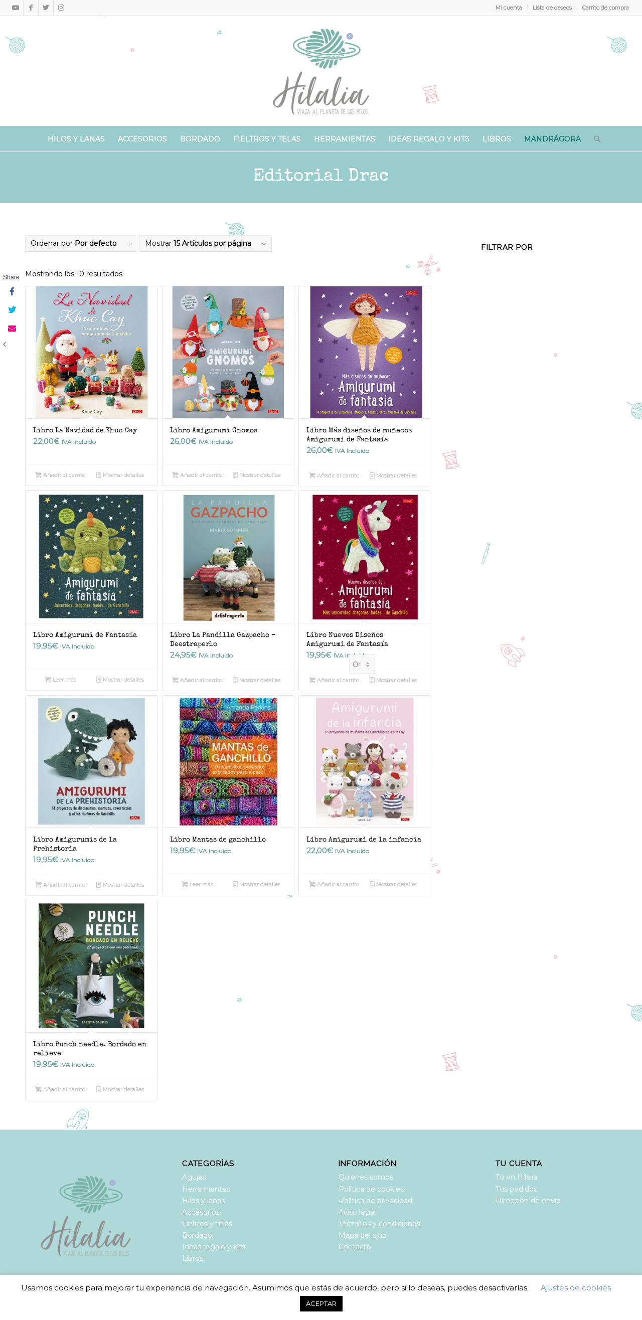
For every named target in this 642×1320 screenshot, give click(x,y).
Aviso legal (357, 1212)
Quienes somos (366, 1177)
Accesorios (201, 1212)
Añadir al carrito (63, 474)
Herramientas (206, 1189)
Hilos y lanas (203, 1200)
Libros (192, 1258)
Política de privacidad (375, 1200)
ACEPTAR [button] (321, 1303)
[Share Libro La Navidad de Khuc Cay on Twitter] (11, 310)
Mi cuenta (509, 7)
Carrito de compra (605, 7)
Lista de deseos (552, 7)
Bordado (197, 1235)
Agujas (194, 1177)
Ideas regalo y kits (213, 1246)
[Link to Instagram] (61, 7)
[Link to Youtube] (16, 7)
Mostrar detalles (122, 474)
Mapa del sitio (363, 1235)
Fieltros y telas (207, 1223)
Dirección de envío (528, 1200)
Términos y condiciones (379, 1223)
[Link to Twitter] (46, 7)
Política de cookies (371, 1189)
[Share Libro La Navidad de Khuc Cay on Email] (11, 328)
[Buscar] (593, 138)
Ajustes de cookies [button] (576, 1287)
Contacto (355, 1246)
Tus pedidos (516, 1189)
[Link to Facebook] (31, 7)
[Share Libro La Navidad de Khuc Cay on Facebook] (11, 292)
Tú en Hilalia (516, 1177)
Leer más (63, 679)
